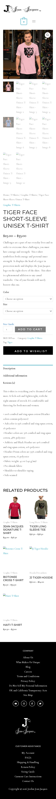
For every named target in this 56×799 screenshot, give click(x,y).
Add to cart (30, 329)
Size (5, 304)
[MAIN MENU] (34, 21)
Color (6, 292)
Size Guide (8, 324)
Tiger (9, 342)
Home (6, 195)
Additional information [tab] (15, 375)
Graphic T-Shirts (29, 195)
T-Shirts (15, 195)
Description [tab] (9, 368)
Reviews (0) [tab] (9, 382)
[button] (47, 35)
